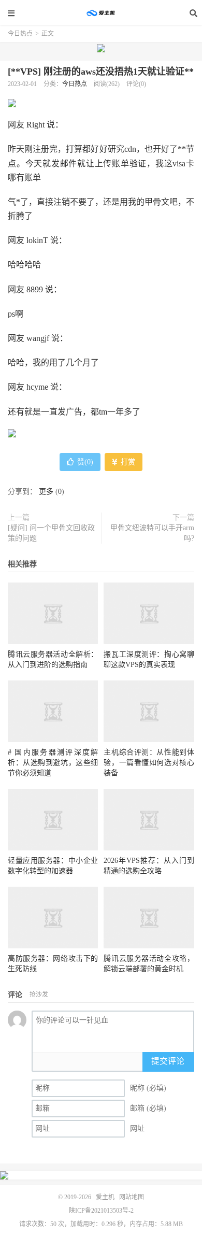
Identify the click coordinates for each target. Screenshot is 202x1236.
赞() (85, 462)
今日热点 (20, 33)
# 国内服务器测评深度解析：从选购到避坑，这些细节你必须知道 (53, 762)
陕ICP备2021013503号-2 (101, 1210)
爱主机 (101, 13)
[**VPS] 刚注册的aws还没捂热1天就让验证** (101, 71)
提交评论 (167, 1061)
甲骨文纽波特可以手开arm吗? (152, 533)
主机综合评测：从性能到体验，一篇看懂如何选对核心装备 (149, 762)
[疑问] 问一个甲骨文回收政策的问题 (51, 533)
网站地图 (131, 1197)
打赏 (127, 462)
